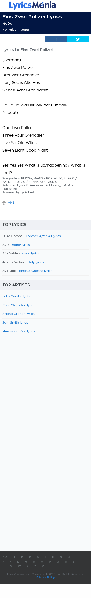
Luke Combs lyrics (16, 296)
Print (10, 202)
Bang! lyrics (21, 244)
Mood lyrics (30, 253)
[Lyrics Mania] (45, 5)
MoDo (7, 23)
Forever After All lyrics (43, 236)
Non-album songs (16, 29)
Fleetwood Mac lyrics (18, 331)
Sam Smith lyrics (15, 322)
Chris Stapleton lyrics (18, 305)
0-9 (5, 557)
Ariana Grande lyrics (18, 314)
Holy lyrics (36, 262)
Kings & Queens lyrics (35, 271)
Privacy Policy (45, 577)
